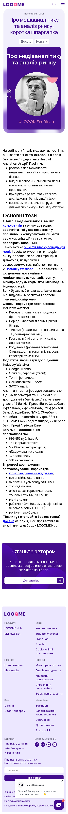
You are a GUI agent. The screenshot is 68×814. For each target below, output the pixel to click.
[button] (53, 4)
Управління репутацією (43, 686)
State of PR (43, 730)
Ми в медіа (11, 670)
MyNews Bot (12, 633)
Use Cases (43, 720)
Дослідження (45, 725)
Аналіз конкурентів (48, 670)
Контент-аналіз (46, 628)
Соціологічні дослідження (44, 651)
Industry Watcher (47, 633)
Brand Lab (42, 639)
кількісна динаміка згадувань (31, 473)
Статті (9, 705)
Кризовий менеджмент (44, 677)
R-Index (41, 644)
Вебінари (42, 705)
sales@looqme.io (14, 748)
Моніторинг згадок (48, 665)
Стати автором (14, 711)
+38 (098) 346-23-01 (16, 743)
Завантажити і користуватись (46, 712)
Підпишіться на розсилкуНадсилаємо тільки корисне (22, 761)
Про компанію (13, 665)
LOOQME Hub (13, 628)
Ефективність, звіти (49, 693)
